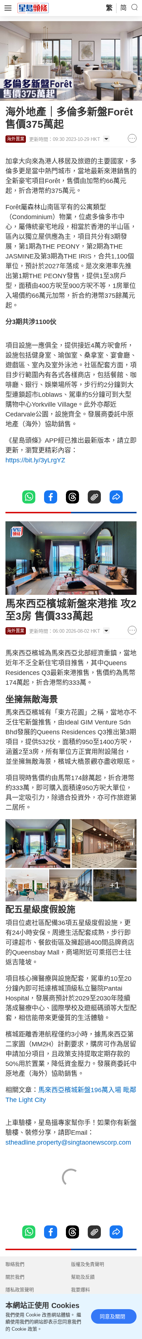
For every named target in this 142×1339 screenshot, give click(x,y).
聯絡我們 (14, 1264)
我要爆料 (80, 1289)
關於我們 (14, 1277)
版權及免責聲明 (87, 1264)
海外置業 (15, 139)
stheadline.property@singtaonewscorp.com (68, 1142)
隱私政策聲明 (19, 1289)
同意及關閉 (112, 1316)
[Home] (33, 7)
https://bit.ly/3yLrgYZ (35, 460)
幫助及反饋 (83, 1277)
